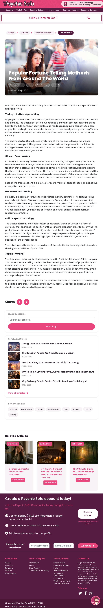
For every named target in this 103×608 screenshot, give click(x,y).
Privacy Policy (59, 563)
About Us (9, 565)
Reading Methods (44, 32)
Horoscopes (10, 573)
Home (11, 32)
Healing (13, 414)
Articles (75, 10)
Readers (9, 568)
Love (66, 409)
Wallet (19, 10)
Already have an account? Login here (88, 523)
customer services (90, 576)
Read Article (18, 479)
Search (50, 326)
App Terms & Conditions (59, 577)
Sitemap (41, 606)
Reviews (66, 10)
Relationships (53, 409)
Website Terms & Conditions (61, 571)
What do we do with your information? (62, 582)
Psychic (40, 409)
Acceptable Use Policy (39, 570)
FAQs (31, 565)
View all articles (17, 393)
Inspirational (26, 409)
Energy (88, 409)
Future (30, 85)
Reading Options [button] (37, 10)
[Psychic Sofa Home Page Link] (20, 4)
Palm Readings (42, 85)
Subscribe (86, 545)
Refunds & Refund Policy (61, 566)
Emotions (76, 409)
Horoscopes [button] (53, 10)
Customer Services (89, 10)
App (26, 10)
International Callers (27, 606)
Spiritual (56, 85)
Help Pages (34, 568)
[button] (51, 18)
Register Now (87, 514)
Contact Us (34, 563)
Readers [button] (9, 10)
